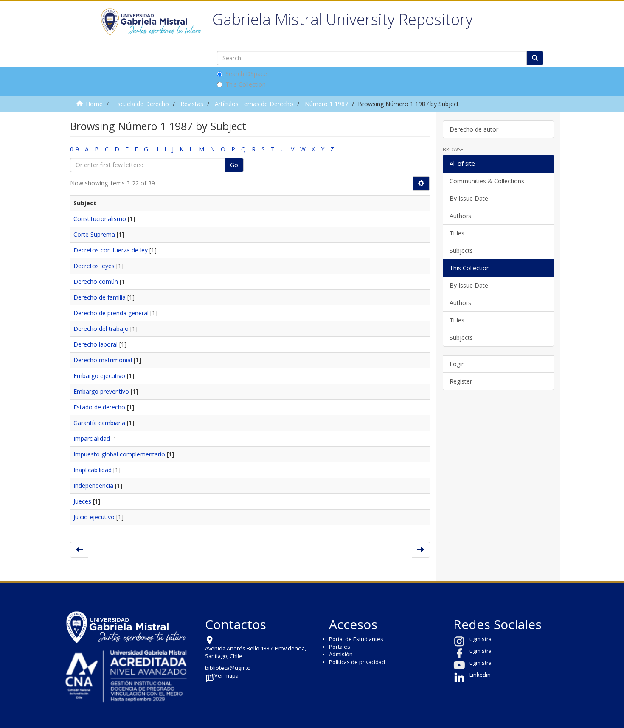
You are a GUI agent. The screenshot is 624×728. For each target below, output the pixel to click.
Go (234, 165)
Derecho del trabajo (101, 329)
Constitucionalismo (99, 219)
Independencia (93, 486)
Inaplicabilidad (92, 470)
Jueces (82, 501)
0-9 (74, 149)
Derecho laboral (95, 344)
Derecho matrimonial (102, 360)
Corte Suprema (94, 234)
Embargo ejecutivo (99, 376)
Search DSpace (246, 74)
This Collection (245, 84)
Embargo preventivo (101, 391)
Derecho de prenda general (111, 313)
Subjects (461, 250)
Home (94, 104)
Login (457, 364)
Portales (339, 646)
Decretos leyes (94, 266)
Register (461, 381)
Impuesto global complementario (119, 454)
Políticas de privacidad (357, 662)
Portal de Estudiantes (356, 639)
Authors (460, 216)
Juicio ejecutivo (94, 517)
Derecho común (95, 281)
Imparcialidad (91, 438)
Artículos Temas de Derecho (254, 104)
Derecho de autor (474, 129)
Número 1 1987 (326, 104)
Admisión (341, 654)
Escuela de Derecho (141, 104)
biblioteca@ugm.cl (228, 668)
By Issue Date (469, 198)
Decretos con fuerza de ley (110, 250)
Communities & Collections (487, 181)
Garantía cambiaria (99, 423)
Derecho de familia (99, 297)
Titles (457, 233)
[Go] (534, 58)
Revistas (191, 104)
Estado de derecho (99, 407)
